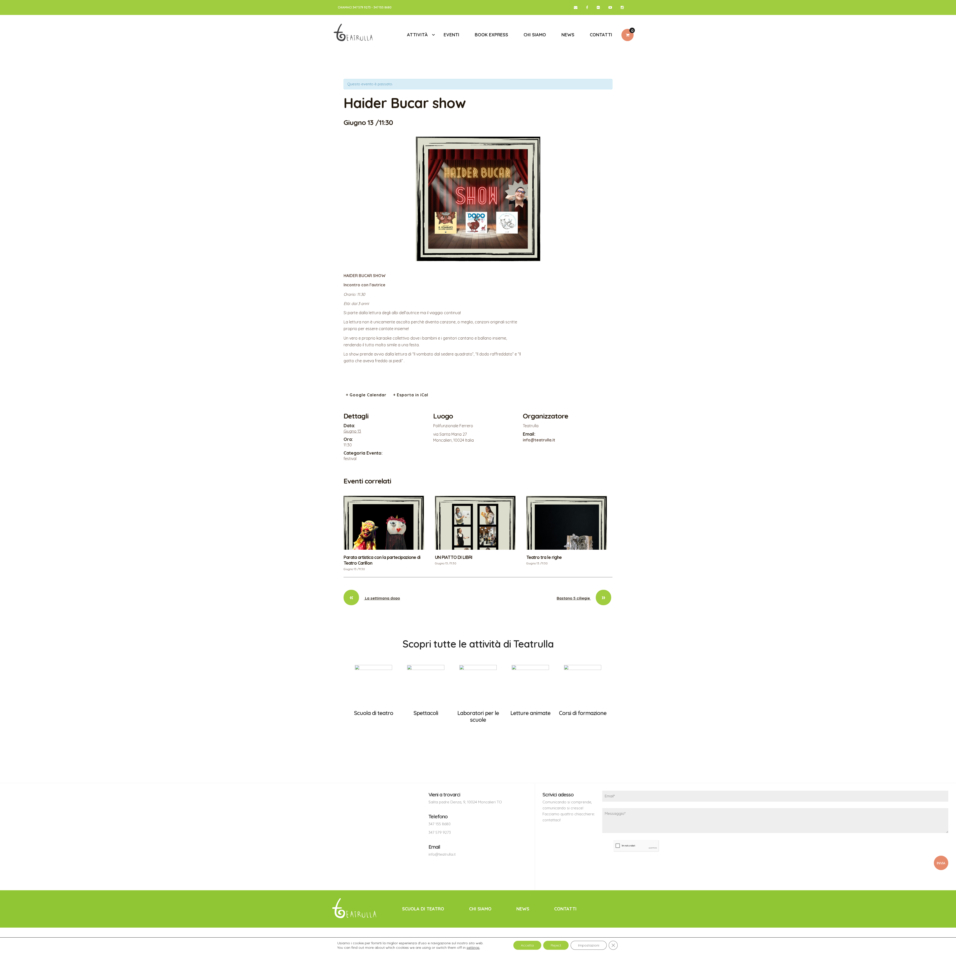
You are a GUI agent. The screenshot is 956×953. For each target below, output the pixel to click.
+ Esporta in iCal (410, 394)
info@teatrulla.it (442, 854)
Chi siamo (480, 909)
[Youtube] (610, 7)
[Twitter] (598, 7)
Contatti (565, 909)
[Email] (575, 7)
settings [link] (473, 947)
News (522, 909)
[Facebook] (587, 7)
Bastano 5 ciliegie (581, 598)
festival (350, 458)
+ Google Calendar (366, 394)
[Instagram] (622, 7)
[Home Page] (355, 908)
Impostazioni (588, 945)
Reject (556, 945)
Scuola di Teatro (423, 909)
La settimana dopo (375, 598)
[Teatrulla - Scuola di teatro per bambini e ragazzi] (353, 35)
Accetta (527, 945)
